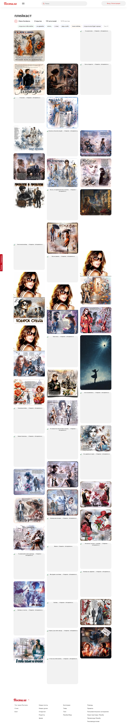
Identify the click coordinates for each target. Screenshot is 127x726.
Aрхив (41, 718)
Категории (66, 705)
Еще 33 (106, 26)
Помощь (90, 705)
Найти (79, 3)
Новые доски (43, 708)
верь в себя (65, 26)
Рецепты (42, 715)
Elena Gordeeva (24, 21)
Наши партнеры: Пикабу (95, 715)
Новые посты (43, 705)
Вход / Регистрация (113, 3)
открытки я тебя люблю (26, 26)
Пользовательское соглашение (98, 711)
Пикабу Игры (67, 715)
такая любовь (76, 26)
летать (49, 26)
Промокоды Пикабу (94, 718)
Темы (65, 708)
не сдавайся (40, 26)
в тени (56, 26)
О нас (16, 708)
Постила (10, 3)
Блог (16, 711)
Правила (90, 708)
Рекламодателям (93, 721)
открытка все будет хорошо (92, 26)
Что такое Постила (21, 705)
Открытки (38, 21)
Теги (64, 711)
